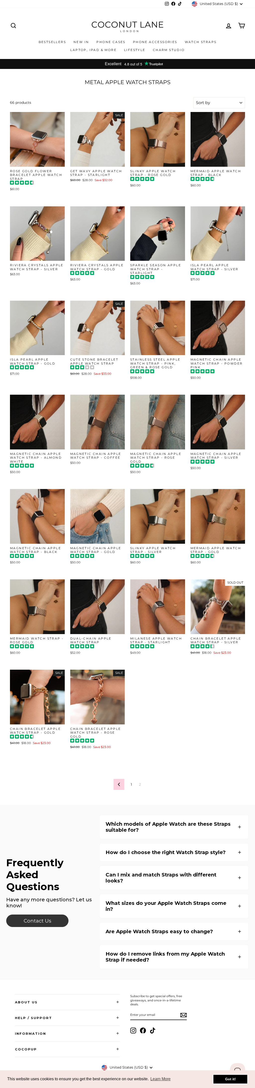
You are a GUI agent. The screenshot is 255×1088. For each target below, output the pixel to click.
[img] (22, 183)
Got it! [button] (230, 1079)
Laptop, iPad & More (93, 50)
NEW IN (81, 42)
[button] (174, 827)
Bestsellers (52, 42)
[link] (37, 921)
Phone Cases (110, 42)
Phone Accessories (155, 42)
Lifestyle (134, 50)
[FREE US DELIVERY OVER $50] (127, 63)
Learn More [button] (160, 1079)
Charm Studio (169, 50)
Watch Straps (201, 42)
